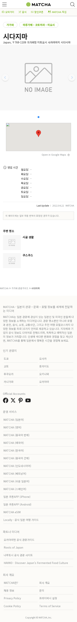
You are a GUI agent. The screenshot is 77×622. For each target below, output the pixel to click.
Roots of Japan (13, 547)
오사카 (43, 358)
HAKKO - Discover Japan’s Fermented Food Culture (36, 563)
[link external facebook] (6, 401)
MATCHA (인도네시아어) (17, 466)
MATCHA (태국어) (13, 443)
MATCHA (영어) (12, 427)
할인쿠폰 (38, 12)
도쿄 (6, 358)
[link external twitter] (13, 401)
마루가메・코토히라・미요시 (39, 25)
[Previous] (5, 77)
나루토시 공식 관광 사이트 (18, 555)
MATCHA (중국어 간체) (16, 458)
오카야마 (44, 382)
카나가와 (8, 382)
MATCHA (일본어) (13, 419)
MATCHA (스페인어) (14, 489)
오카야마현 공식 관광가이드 (19, 540)
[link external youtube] (28, 401)
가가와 (10, 25)
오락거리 (9, 12)
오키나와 (44, 374)
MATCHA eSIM (12, 512)
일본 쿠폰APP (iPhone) (16, 497)
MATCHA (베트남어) (14, 473)
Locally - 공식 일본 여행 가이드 (21, 520)
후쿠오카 (8, 374)
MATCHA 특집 (59, 12)
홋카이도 (44, 366)
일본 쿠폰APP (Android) (17, 504)
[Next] (71, 77)
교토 (6, 366)
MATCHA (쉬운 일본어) (16, 481)
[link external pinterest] (21, 401)
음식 (24, 12)
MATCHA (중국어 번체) (16, 435)
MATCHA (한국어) (13, 450)
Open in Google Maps (54, 154)
